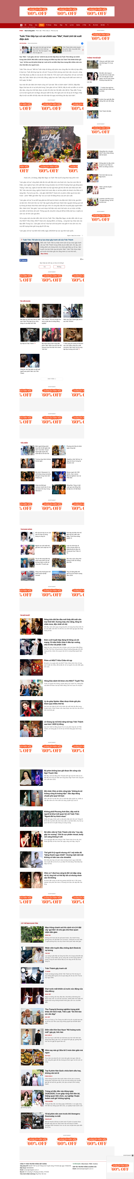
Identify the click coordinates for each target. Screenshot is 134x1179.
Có (45, 267)
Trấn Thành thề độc (105, 111)
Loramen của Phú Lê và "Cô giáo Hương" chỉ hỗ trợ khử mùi (106, 200)
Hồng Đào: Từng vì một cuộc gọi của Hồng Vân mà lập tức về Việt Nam (74, 487)
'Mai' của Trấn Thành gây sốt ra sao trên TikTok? (72, 320)
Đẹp (61, 25)
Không (59, 267)
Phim (41, 25)
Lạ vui (72, 25)
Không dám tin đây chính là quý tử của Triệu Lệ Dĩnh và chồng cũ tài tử (106, 165)
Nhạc (55, 25)
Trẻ (66, 25)
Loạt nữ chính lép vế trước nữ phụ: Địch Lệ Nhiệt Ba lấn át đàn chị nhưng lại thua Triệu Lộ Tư (74, 549)
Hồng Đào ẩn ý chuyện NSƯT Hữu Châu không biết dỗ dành (106, 153)
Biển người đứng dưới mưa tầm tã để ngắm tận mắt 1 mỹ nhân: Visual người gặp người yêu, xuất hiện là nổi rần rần (42, 449)
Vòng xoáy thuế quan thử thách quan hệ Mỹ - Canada (43, 573)
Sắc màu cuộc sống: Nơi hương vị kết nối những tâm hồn (74, 560)
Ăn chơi (95, 25)
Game (78, 25)
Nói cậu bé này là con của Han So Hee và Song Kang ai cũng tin (43, 534)
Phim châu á (46, 30)
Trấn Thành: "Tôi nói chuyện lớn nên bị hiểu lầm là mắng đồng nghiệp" (51, 321)
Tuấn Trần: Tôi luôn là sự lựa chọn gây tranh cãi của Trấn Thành (48, 240)
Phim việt (38, 30)
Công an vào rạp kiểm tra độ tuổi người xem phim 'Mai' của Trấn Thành (30, 371)
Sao (36, 25)
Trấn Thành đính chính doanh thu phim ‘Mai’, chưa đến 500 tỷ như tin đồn (72, 49)
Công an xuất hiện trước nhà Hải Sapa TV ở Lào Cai (106, 63)
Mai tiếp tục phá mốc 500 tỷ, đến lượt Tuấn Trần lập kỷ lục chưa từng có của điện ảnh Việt (30, 321)
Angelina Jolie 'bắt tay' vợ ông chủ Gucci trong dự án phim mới (74, 461)
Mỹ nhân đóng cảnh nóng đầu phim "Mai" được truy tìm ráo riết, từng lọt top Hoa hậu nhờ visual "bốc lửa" (52, 346)
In (82, 259)
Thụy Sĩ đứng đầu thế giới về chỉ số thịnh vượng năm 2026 (74, 573)
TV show (48, 25)
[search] (107, 25)
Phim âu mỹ (54, 30)
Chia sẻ (24, 260)
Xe (89, 25)
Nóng (30, 25)
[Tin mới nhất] (25, 25)
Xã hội (103, 25)
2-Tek (84, 25)
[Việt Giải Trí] (21, 25)
